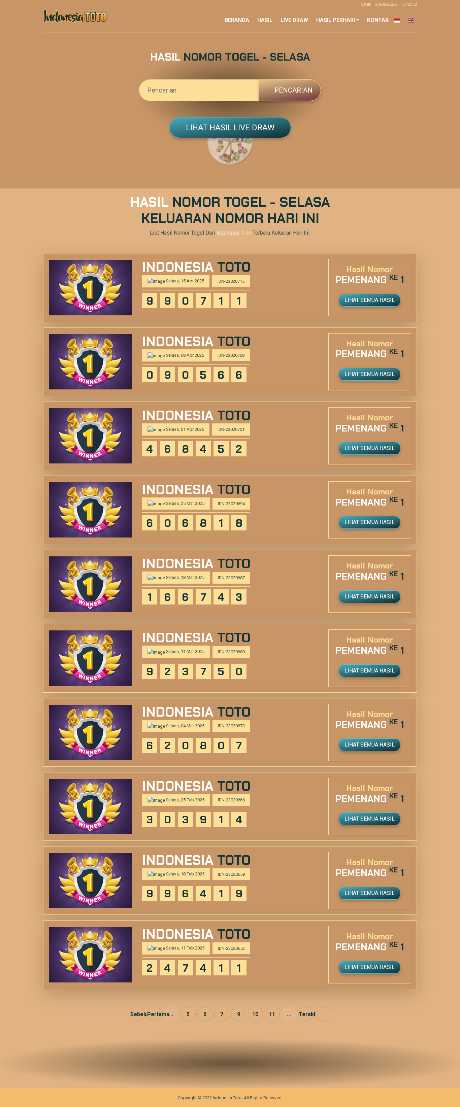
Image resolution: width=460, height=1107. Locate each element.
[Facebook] (209, 1063)
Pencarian (293, 90)
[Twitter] (223, 1063)
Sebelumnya (137, 1014)
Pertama (154, 1014)
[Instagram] (237, 1063)
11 (272, 1014)
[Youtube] (251, 1063)
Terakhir (306, 1014)
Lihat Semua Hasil (369, 300)
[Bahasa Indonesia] (396, 20)
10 (255, 1014)
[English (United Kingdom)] (410, 20)
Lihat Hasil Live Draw (230, 127)
